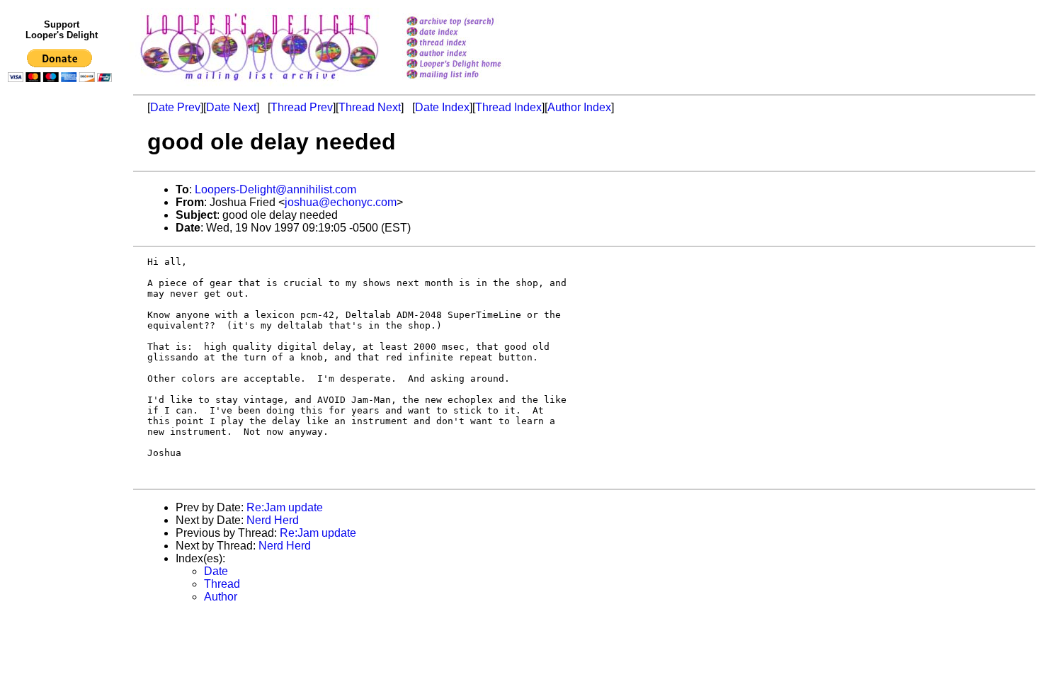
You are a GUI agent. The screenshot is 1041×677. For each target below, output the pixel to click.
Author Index (579, 107)
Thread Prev (302, 107)
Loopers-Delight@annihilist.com (275, 189)
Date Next (231, 107)
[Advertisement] (62, 380)
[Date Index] (472, 33)
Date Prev (175, 107)
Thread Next (370, 107)
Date (216, 571)
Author (220, 597)
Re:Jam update (284, 507)
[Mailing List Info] (472, 82)
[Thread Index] (472, 44)
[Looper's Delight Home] (472, 65)
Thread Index (508, 107)
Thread (222, 584)
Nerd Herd (272, 520)
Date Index (442, 107)
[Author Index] (472, 54)
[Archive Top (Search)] (472, 22)
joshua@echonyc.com (341, 202)
